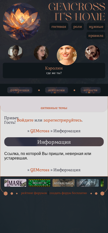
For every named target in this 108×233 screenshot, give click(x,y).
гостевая (58, 26)
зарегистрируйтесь (62, 120)
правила (95, 35)
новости (90, 90)
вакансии (56, 90)
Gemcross (76, 8)
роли (77, 26)
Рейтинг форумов (34, 193)
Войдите (25, 120)
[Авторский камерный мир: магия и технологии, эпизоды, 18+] (63, 183)
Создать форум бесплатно (68, 193)
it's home (80, 18)
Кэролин (54, 68)
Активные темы (54, 108)
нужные (96, 26)
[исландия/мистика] (88, 183)
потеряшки (19, 90)
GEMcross (39, 131)
